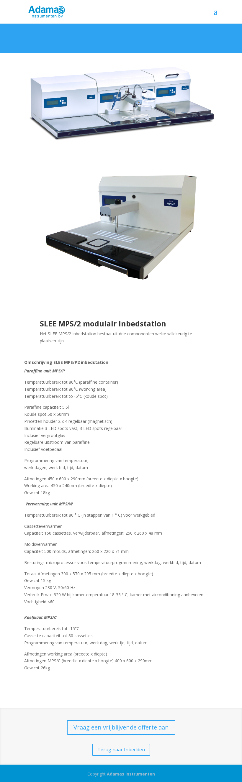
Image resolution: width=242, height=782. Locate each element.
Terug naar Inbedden (121, 749)
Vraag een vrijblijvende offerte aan (121, 727)
